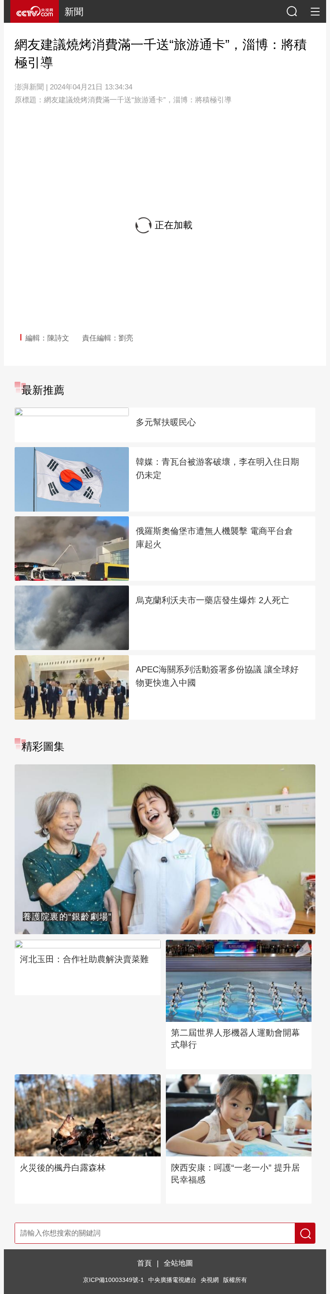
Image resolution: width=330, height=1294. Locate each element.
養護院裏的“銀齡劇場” (67, 916)
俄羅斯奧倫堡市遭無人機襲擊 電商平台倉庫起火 (214, 537)
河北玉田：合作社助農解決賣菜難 (84, 959)
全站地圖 (178, 1263)
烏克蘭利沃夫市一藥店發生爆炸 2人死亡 (212, 600)
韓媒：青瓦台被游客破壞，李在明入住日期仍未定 (217, 468)
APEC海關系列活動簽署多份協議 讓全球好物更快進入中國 (217, 676)
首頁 (144, 1263)
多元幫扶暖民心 (166, 422)
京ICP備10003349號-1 (113, 1280)
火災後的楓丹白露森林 (63, 1167)
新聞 (73, 11)
